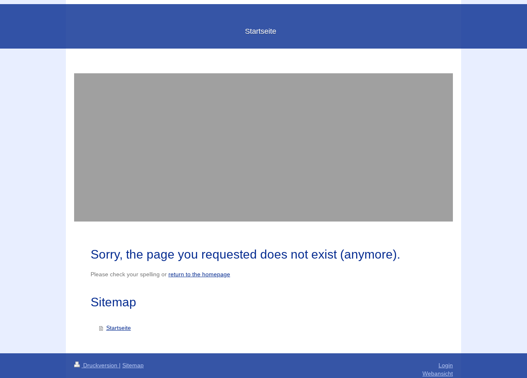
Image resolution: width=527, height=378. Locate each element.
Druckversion (100, 365)
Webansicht (437, 373)
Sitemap (133, 365)
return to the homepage (199, 274)
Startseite (118, 327)
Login (445, 365)
